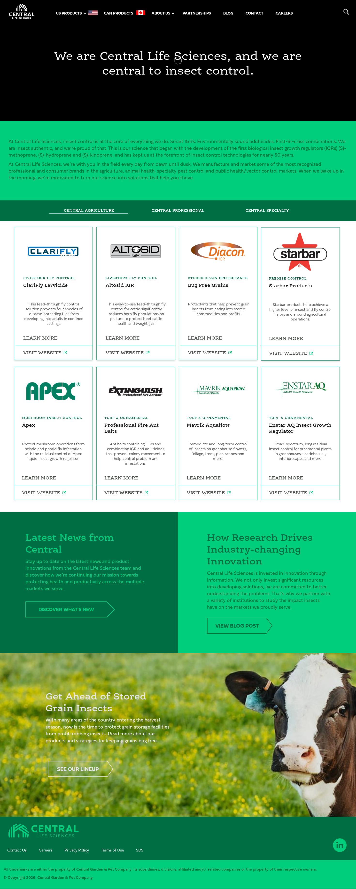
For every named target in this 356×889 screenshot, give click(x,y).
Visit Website (42, 353)
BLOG (228, 13)
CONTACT (254, 13)
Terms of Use (112, 850)
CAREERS (284, 13)
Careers (45, 850)
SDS (139, 850)
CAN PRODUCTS (118, 13)
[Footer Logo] (43, 831)
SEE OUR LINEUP (78, 769)
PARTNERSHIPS (197, 13)
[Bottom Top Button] (333, 863)
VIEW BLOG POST (237, 626)
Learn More (40, 338)
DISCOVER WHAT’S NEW (66, 609)
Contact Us (17, 850)
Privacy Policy (76, 850)
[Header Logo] (22, 11)
